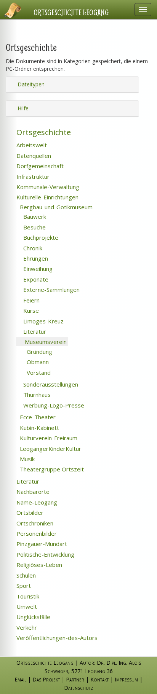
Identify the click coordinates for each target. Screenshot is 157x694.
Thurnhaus (36, 394)
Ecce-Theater (37, 417)
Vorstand (38, 372)
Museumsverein (45, 341)
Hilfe (22, 108)
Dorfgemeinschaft (39, 166)
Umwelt (26, 606)
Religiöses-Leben (38, 564)
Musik (26, 459)
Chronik (32, 248)
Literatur (34, 331)
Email (20, 679)
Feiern (31, 300)
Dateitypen (30, 84)
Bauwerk (34, 216)
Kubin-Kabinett (38, 427)
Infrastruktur (32, 176)
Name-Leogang (36, 502)
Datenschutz (78, 687)
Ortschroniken (34, 523)
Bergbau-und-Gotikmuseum (55, 207)
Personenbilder (36, 533)
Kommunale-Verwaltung (47, 187)
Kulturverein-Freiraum (47, 438)
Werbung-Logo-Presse (53, 405)
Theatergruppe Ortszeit (51, 469)
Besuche (34, 227)
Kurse (30, 310)
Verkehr (26, 627)
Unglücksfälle (32, 617)
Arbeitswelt (31, 145)
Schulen (25, 575)
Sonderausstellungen (50, 384)
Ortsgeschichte (42, 132)
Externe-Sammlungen (51, 289)
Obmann (37, 362)
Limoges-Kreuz (43, 321)
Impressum (126, 679)
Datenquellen (33, 155)
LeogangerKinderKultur (49, 448)
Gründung (38, 351)
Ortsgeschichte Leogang (71, 12)
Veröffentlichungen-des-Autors (56, 637)
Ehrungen (35, 258)
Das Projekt (46, 679)
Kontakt (99, 679)
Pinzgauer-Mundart (41, 544)
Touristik (27, 596)
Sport (23, 585)
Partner (75, 679)
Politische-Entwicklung (44, 554)
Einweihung (37, 268)
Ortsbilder (29, 512)
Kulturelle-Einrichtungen (46, 197)
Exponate (35, 279)
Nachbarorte (32, 491)
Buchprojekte (40, 237)
